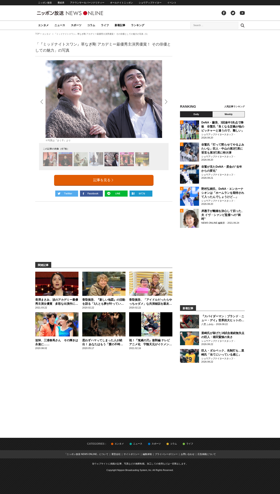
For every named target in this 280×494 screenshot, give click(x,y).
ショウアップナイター (150, 2)
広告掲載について (207, 454)
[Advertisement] (212, 67)
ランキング (137, 25)
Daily (196, 114)
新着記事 (120, 25)
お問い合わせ (187, 454)
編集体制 (147, 454)
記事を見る (101, 180)
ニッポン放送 (45, 2)
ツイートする (66, 194)
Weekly (229, 114)
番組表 (61, 2)
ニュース (59, 25)
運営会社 (116, 454)
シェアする (91, 194)
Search (242, 25)
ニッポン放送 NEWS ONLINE (77, 13)
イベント (171, 2)
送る (116, 194)
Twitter (233, 13)
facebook (224, 13)
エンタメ (43, 25)
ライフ (105, 25)
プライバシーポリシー (166, 454)
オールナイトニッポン (121, 2)
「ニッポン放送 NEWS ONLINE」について (86, 454)
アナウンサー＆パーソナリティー (87, 2)
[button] (166, 101)
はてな (141, 194)
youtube (242, 13)
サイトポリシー (132, 454)
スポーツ (76, 25)
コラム (91, 25)
